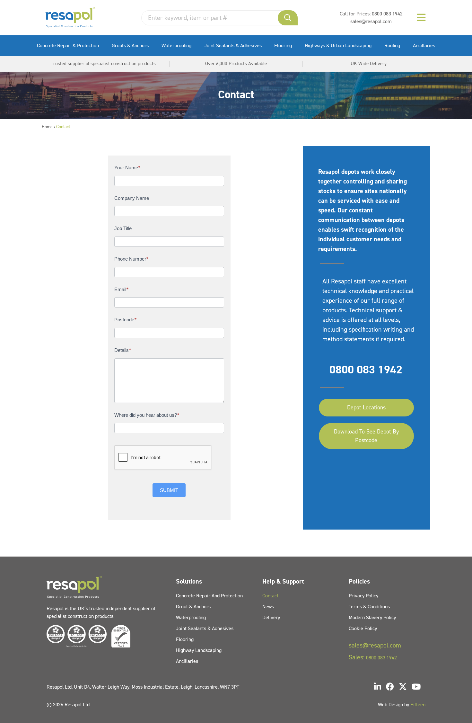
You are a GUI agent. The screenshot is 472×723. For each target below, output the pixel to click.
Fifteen (417, 704)
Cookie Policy (363, 628)
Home (47, 127)
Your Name (127, 167)
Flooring (283, 45)
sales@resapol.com (371, 21)
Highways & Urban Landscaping (338, 45)
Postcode (125, 319)
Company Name (131, 198)
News (268, 606)
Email (121, 289)
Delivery (271, 617)
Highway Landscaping (199, 650)
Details (122, 350)
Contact (270, 595)
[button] (288, 17)
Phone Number (131, 259)
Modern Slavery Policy (372, 617)
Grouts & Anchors (130, 45)
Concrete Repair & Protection (68, 45)
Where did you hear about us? (146, 415)
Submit (169, 490)
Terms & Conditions (369, 606)
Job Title (123, 228)
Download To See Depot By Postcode (366, 436)
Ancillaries (424, 45)
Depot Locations (366, 407)
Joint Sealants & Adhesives (233, 45)
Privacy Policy (363, 595)
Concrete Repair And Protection (209, 595)
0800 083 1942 (387, 13)
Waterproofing (176, 45)
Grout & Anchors (193, 606)
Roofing (392, 45)
